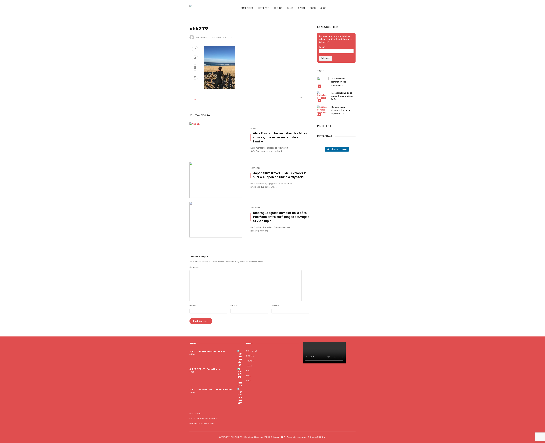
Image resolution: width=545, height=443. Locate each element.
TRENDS (278, 8)
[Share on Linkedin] (195, 77)
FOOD (313, 8)
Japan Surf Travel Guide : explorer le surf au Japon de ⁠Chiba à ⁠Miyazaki (280, 175)
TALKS (290, 8)
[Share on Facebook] (195, 49)
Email (233, 306)
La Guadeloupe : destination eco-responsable (339, 81)
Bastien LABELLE (280, 437)
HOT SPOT (263, 8)
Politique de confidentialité (201, 423)
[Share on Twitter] (195, 58)
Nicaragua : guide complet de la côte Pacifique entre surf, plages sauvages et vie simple (281, 217)
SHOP (323, 8)
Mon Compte (195, 413)
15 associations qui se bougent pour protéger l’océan (342, 96)
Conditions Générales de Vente (203, 418)
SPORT (301, 8)
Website (275, 306)
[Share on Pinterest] (195, 67)
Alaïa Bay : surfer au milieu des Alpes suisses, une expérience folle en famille (280, 137)
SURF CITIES (247, 8)
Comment (194, 267)
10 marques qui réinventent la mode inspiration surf (340, 110)
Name (192, 306)
